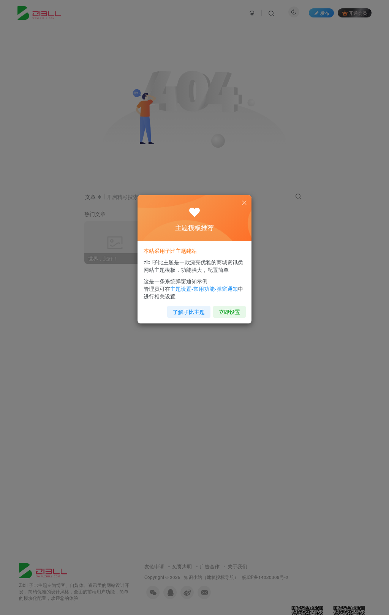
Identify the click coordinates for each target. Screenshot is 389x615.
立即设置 (229, 311)
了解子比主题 (189, 311)
